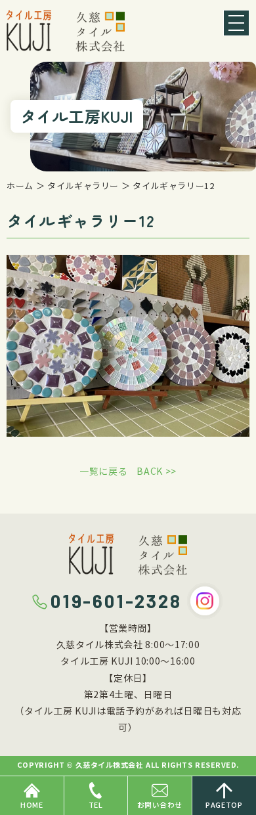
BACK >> (157, 471)
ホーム (20, 186)
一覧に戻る (103, 471)
